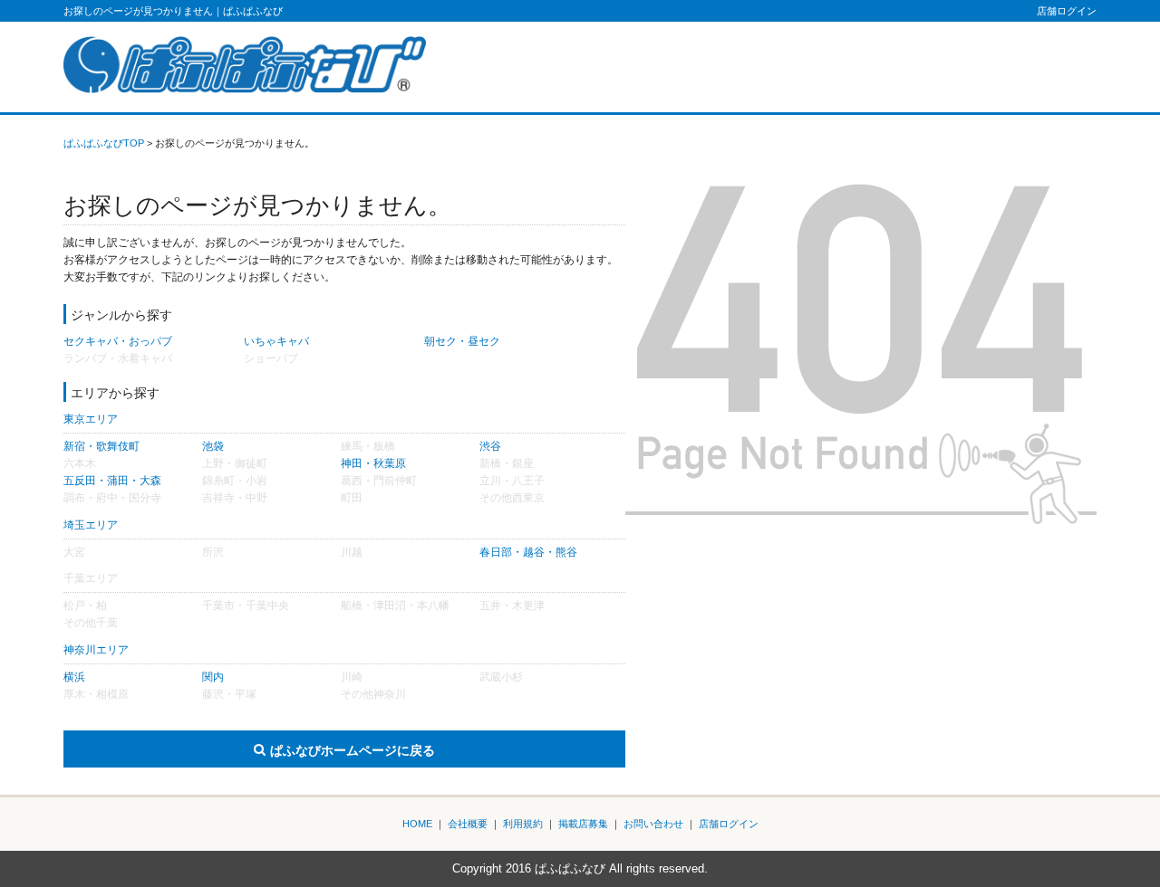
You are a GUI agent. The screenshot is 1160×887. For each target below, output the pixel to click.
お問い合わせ (653, 823)
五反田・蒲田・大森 (112, 480)
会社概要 (468, 823)
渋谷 (490, 446)
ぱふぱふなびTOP (103, 143)
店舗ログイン (1067, 10)
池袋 (213, 446)
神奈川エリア (96, 650)
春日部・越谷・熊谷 (528, 552)
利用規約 (523, 823)
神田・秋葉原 (373, 463)
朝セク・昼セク (462, 341)
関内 (213, 677)
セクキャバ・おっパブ (117, 341)
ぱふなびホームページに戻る (352, 750)
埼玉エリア (90, 525)
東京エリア (90, 419)
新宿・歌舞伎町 (101, 446)
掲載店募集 (583, 823)
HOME (417, 823)
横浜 (74, 677)
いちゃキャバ (276, 341)
